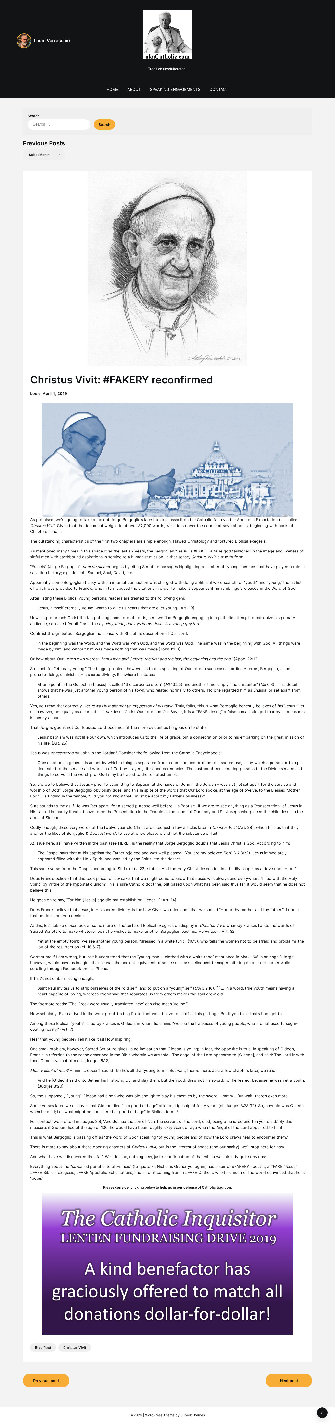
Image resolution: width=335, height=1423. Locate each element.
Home (112, 89)
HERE (123, 843)
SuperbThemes (192, 1415)
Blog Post (43, 1347)
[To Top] (322, 1412)
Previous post (46, 1380)
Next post (289, 1380)
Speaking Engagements (175, 89)
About (134, 89)
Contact (218, 89)
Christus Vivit (74, 1347)
